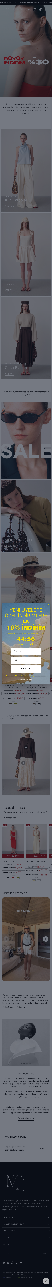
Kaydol (26, 669)
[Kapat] (48, 604)
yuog (26, 680)
